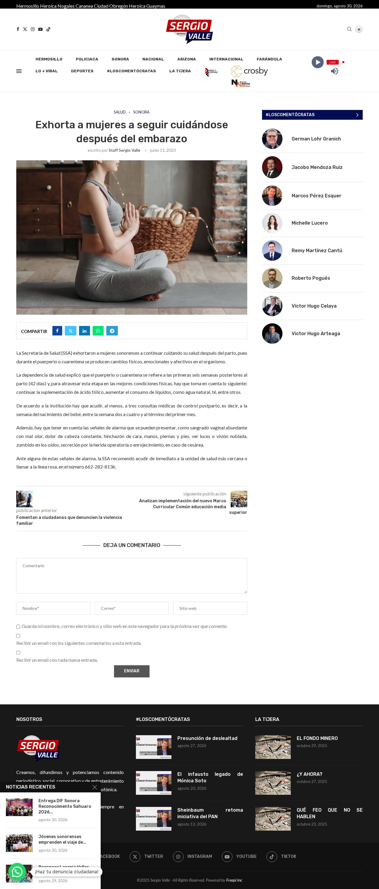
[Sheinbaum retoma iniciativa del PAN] (153, 819)
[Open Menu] (19, 71)
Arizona (186, 59)
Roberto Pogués (311, 278)
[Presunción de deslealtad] (153, 747)
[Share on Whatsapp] (98, 330)
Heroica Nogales (57, 6)
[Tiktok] (48, 29)
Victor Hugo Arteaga (316, 333)
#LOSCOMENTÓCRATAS (131, 71)
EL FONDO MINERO (317, 738)
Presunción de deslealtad (207, 738)
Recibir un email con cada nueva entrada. (57, 660)
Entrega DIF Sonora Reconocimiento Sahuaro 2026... (64, 806)
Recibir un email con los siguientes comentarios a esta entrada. (79, 643)
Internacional (226, 59)
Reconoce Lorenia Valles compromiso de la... (63, 870)
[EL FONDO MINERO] (273, 747)
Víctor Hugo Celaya (314, 306)
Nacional (153, 59)
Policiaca (87, 59)
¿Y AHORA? (309, 774)
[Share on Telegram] (112, 330)
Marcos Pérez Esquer (316, 196)
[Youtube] (40, 29)
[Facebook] (18, 29)
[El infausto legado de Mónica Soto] (153, 783)
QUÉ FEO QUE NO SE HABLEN (330, 813)
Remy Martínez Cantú (317, 250)
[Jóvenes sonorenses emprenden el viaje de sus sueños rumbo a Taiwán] (19, 843)
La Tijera (180, 71)
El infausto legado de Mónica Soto (210, 777)
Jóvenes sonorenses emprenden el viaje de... (62, 839)
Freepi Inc (234, 879)
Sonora (120, 59)
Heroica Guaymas (147, 6)
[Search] (349, 29)
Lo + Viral (47, 71)
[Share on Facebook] (57, 330)
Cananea (84, 6)
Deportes (82, 71)
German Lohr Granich (316, 139)
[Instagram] (32, 29)
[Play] (317, 62)
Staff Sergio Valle (124, 150)
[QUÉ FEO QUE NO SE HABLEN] (273, 819)
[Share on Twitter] (70, 330)
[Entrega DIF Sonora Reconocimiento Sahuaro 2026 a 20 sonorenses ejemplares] (19, 807)
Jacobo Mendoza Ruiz (317, 167)
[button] (17, 872)
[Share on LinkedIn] (84, 330)
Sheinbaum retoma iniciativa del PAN (210, 813)
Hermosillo (27, 6)
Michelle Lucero (310, 223)
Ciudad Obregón (111, 6)
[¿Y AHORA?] (273, 783)
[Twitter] (25, 29)
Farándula (269, 59)
